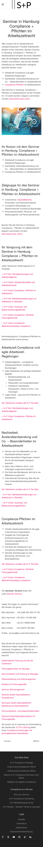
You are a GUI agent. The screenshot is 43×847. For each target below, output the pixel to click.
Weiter (36, 740)
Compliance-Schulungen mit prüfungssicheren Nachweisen (17, 732)
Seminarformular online (19, 98)
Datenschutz (21, 827)
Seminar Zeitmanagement (13, 689)
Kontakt (21, 819)
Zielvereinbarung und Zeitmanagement (19, 679)
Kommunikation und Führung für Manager (20, 673)
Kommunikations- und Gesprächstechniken (20, 710)
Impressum (21, 823)
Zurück (7, 740)
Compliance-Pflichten (14, 84)
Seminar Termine (14, 593)
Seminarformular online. (12, 233)
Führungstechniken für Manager (16, 668)
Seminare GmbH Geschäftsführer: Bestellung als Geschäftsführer (17, 704)
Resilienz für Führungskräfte (14, 684)
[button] (3, 4)
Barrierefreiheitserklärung (21, 831)
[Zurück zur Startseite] (21, 4)
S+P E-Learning (23, 727)
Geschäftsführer (25, 199)
